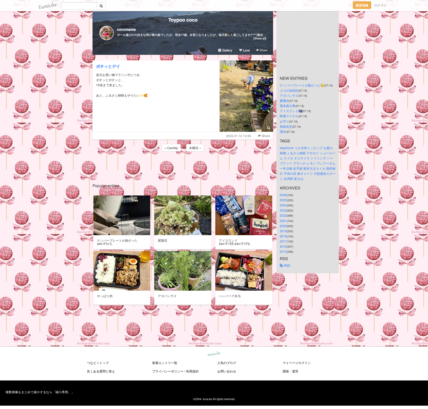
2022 (283, 215)
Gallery (226, 50)
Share (263, 50)
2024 (283, 205)
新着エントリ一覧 (164, 362)
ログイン (380, 5)
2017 (283, 241)
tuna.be (214, 354)
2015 (283, 251)
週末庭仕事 (287, 105)
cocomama (126, 29)
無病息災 (286, 126)
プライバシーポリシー (167, 371)
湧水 (283, 131)
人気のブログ (226, 362)
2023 (283, 210)
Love (246, 50)
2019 (283, 231)
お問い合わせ (226, 371)
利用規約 (192, 371)
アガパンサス (289, 95)
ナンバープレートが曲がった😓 (302, 85)
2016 (283, 246)
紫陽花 (284, 100)
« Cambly (171, 148)
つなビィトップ (98, 362)
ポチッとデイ (108, 66)
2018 (283, 236)
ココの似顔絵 (289, 90)
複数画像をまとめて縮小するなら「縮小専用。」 (40, 392)
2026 (283, 195)
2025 (283, 200)
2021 (283, 220)
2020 (283, 226)
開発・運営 (290, 371)
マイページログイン (297, 362)
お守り (284, 121)
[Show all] (259, 38)
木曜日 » (195, 148)
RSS (286, 265)
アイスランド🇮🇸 (291, 111)
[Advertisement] (183, 164)
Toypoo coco (183, 19)
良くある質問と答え (101, 371)
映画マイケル (289, 116)
